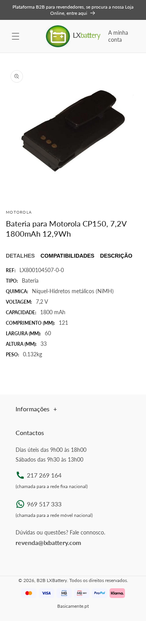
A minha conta (118, 36)
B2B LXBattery (52, 580)
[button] (15, 36)
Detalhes (20, 256)
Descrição (116, 256)
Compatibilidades (67, 256)
